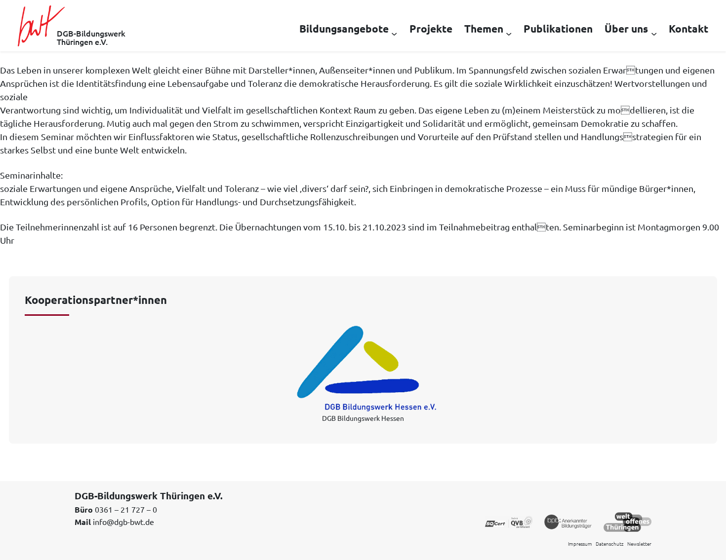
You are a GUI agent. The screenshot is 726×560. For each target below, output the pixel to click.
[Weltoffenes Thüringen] (627, 521)
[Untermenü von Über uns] (654, 33)
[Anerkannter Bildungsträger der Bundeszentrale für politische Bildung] (568, 521)
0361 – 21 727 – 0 (126, 509)
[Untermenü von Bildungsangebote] (394, 33)
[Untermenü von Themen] (509, 33)
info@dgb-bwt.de (123, 521)
